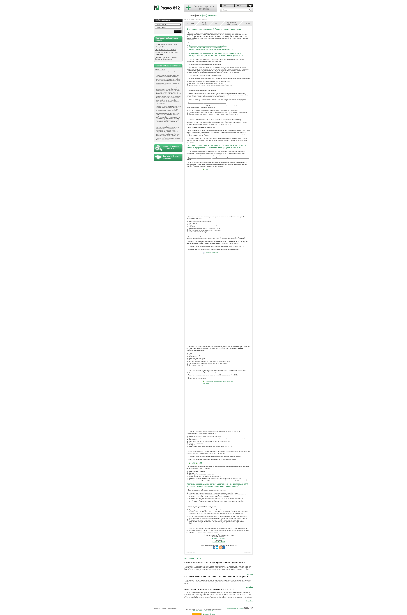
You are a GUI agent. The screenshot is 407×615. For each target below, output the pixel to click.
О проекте (157, 608)
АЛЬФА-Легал (160, 70)
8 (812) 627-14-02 (208, 15)
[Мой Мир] (223, 547)
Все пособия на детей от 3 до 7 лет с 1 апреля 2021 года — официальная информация (216, 577)
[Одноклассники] (220, 547)
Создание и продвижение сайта (234, 608)
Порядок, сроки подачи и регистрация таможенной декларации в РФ (211, 49)
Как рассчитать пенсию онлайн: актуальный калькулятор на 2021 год (209, 589)
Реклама (164, 608)
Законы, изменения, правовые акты (171, 148)
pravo (167, 8)
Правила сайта (172, 608)
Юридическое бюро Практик (165, 50)
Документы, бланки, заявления (171, 157)
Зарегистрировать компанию (204, 7)
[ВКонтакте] (214, 547)
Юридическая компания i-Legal (166, 44)
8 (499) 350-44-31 (219, 542)
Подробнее (249, 574)
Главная (186, 19)
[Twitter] (217, 547)
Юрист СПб (159, 47)
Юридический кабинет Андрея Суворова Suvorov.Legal (166, 58)
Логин (224, 5)
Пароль (238, 5)
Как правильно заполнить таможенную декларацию (205, 47)
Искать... (225, 10)
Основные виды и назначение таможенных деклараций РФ (207, 46)
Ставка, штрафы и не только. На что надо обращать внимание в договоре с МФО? (214, 563)
